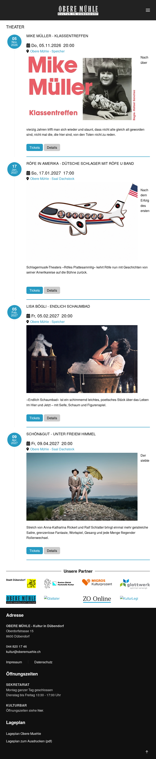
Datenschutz (43, 662)
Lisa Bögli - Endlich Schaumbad (58, 306)
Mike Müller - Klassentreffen (57, 35)
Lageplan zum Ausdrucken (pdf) (29, 741)
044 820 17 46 (16, 646)
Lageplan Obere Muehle (23, 733)
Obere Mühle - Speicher (47, 51)
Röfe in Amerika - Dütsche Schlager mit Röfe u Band (80, 163)
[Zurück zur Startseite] (78, 10)
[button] (148, 10)
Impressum (14, 662)
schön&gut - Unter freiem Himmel (61, 433)
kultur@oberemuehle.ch (23, 651)
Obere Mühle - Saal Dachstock (52, 178)
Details (52, 147)
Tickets (34, 147)
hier (40, 710)
